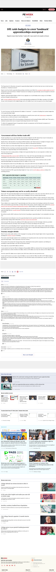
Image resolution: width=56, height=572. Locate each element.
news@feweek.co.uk (36, 566)
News (2, 20)
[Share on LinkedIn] (13, 272)
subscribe (51, 9)
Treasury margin (11, 235)
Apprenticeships (5, 277)
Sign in (44, 9)
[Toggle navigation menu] (2, 9)
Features (17, 20)
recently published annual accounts (12, 99)
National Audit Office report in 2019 (10, 155)
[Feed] (2, 565)
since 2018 (35, 148)
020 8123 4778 (35, 565)
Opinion (11, 20)
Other (41, 20)
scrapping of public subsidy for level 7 (46, 90)
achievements (43, 115)
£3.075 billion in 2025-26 (39, 170)
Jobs (6, 20)
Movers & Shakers (25, 20)
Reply (4, 293)
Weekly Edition (48, 20)
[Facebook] (5, 565)
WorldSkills (35, 20)
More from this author (28, 44)
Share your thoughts (28, 354)
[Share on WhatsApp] (5, 272)
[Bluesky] (7, 565)
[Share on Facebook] (8, 272)
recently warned (16, 210)
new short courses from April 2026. (29, 219)
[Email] (15, 565)
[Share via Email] (15, 272)
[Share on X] (10, 272)
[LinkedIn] (10, 565)
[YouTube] (12, 565)
